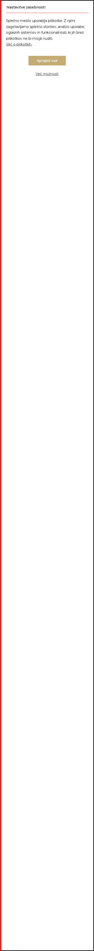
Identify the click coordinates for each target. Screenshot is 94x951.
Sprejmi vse (47, 60)
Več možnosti (47, 74)
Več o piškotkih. (19, 44)
